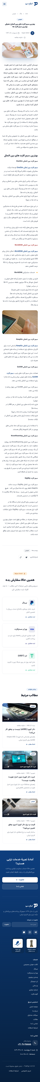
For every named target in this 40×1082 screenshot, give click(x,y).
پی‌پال (36, 969)
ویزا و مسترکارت (32, 973)
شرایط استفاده (33, 1028)
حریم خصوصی (26, 1071)
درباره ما (35, 1011)
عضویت (21, 879)
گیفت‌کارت (34, 994)
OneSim (20, 167)
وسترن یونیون (33, 977)
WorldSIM (19, 251)
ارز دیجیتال (34, 981)
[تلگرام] (35, 932)
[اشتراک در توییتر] (26, 557)
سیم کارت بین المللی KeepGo (27, 345)
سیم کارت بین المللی (30, 251)
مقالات (35, 1019)
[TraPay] (31, 4)
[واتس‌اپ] (24, 932)
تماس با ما (20, 886)
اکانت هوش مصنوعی (31, 964)
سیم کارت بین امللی (30, 167)
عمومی (20, 19)
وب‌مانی (35, 986)
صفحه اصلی (34, 1007)
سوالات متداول (33, 1015)
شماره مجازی (33, 990)
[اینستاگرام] (30, 932)
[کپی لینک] (20, 557)
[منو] (4, 4)
